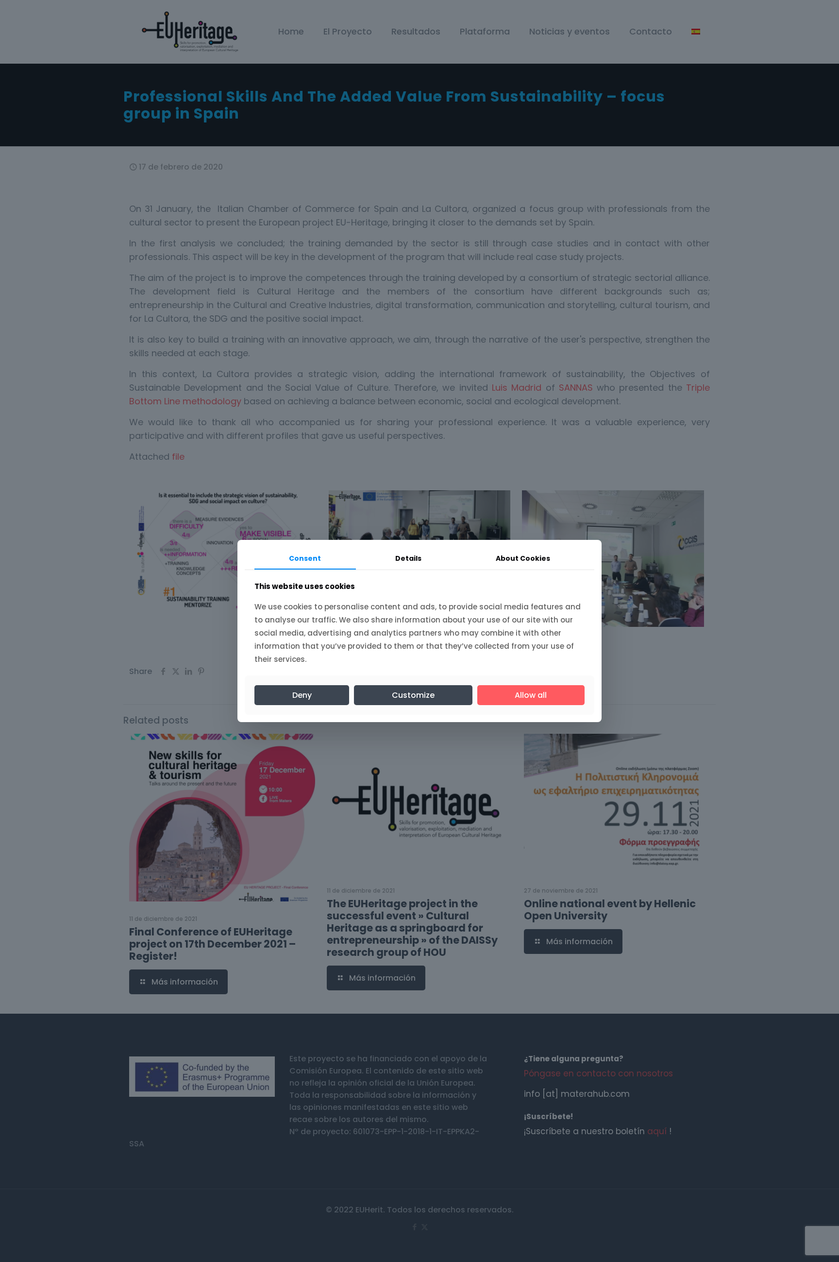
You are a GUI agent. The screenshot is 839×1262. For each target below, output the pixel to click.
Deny (302, 695)
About (523, 558)
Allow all (531, 695)
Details (408, 558)
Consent (305, 558)
